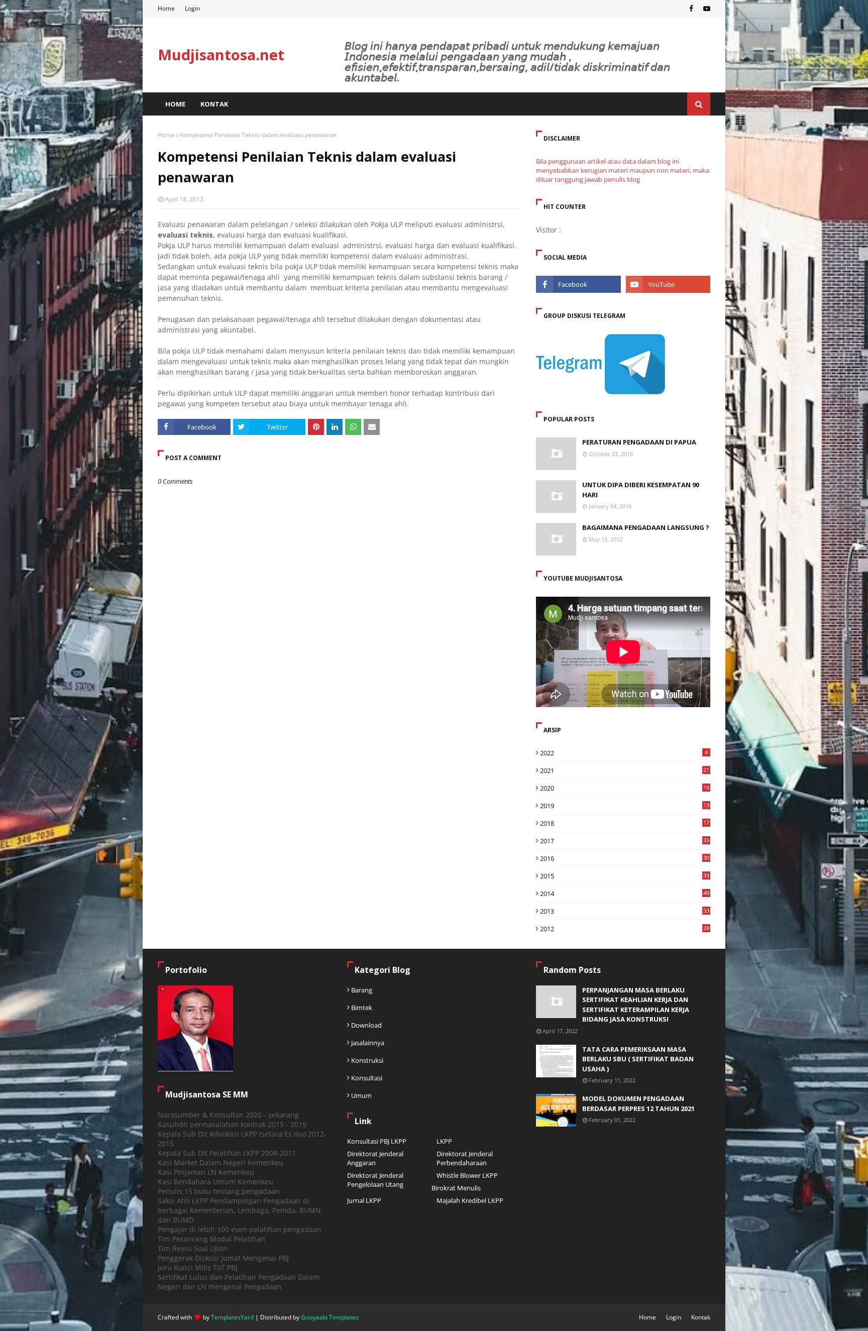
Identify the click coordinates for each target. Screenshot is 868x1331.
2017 (624, 840)
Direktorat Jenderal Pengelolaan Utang (375, 1180)
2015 (624, 875)
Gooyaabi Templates (330, 1317)
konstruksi (367, 1060)
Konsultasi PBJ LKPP (376, 1141)
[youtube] (705, 8)
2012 (624, 928)
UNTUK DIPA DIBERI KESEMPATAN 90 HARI (640, 489)
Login (192, 8)
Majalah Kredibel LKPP (470, 1200)
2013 (624, 911)
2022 (624, 752)
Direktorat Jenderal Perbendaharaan (465, 1158)
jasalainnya (367, 1042)
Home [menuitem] (175, 103)
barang (361, 989)
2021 (624, 770)
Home (166, 8)
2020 (624, 788)
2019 (624, 805)
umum (361, 1095)
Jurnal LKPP (364, 1200)
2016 (624, 858)
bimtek (361, 1007)
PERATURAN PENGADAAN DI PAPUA (639, 442)
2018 (624, 823)
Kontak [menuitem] (214, 103)
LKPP (444, 1141)
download (366, 1025)
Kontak (700, 1317)
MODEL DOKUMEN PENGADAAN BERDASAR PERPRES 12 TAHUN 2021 (638, 1103)
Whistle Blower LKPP (467, 1175)
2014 (624, 893)
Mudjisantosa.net (221, 54)
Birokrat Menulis (456, 1187)
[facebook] (691, 8)
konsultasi (366, 1077)
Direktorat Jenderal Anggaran (375, 1158)
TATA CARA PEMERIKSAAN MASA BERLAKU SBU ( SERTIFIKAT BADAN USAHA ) (638, 1059)
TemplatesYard (232, 1317)
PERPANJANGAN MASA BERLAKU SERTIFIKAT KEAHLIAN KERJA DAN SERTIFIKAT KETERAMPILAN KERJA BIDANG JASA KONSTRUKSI (635, 1004)
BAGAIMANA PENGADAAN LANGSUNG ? (645, 527)
